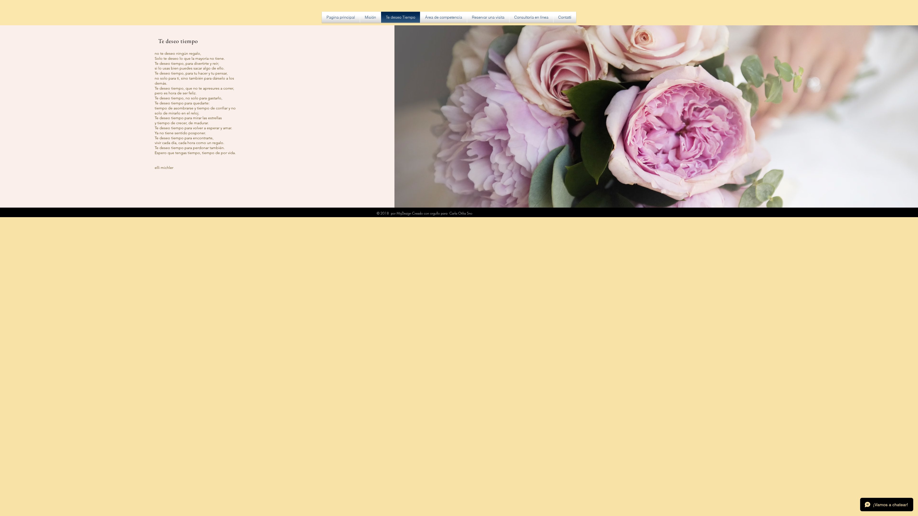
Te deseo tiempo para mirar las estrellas (188, 118)
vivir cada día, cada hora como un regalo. (189, 142)
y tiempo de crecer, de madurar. (182, 123)
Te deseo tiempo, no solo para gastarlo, (188, 98)
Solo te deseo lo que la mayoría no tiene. (190, 58)
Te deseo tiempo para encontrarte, (184, 138)
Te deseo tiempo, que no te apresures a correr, (194, 88)
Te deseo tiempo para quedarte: (182, 103)
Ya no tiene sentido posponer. (180, 133)
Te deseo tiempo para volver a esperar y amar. (193, 128)
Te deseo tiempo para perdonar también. (190, 147)
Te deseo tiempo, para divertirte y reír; (187, 63)
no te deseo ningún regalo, (178, 53)
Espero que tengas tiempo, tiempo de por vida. (195, 152)
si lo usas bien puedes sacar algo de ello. (189, 68)
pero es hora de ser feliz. (176, 93)
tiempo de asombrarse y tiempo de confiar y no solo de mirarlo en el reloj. (195, 110)
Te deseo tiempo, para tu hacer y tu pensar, (191, 73)
